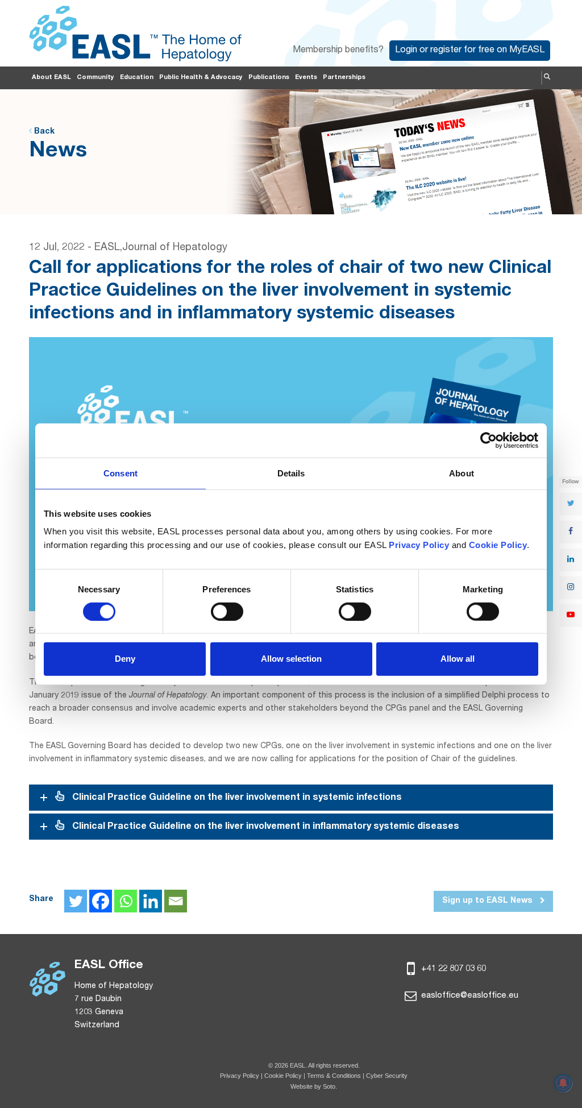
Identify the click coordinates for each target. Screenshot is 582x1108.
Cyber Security (387, 1075)
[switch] (227, 612)
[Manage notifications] (563, 1083)
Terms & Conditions (334, 1075)
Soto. (330, 1086)
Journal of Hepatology (174, 248)
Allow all (457, 658)
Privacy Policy (239, 1075)
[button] (547, 78)
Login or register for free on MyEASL (469, 50)
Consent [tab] (120, 473)
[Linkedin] (150, 901)
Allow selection (291, 658)
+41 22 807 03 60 (452, 969)
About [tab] (461, 473)
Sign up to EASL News (488, 901)
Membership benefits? (338, 50)
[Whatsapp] (125, 901)
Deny (125, 658)
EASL (107, 248)
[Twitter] (75, 901)
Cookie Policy (284, 1075)
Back (43, 132)
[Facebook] (100, 901)
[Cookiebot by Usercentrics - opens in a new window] (488, 440)
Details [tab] (291, 473)
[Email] (175, 901)
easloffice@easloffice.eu (468, 995)
